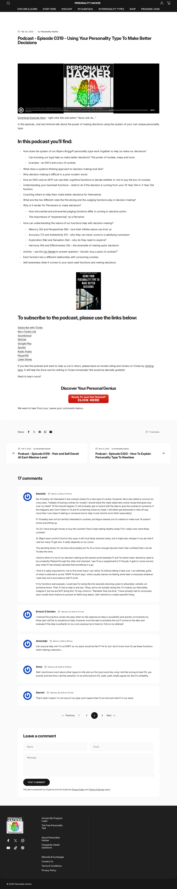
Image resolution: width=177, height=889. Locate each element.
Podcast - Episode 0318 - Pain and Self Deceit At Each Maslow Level (48, 455)
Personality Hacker (87, 3)
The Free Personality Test (52, 827)
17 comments (154, 432)
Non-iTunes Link (27, 331)
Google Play (25, 343)
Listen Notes (25, 359)
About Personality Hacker (51, 839)
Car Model (49, 251)
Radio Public (25, 351)
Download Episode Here (31, 117)
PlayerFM (23, 355)
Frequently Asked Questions (51, 846)
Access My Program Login (52, 819)
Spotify (22, 347)
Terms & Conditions (52, 865)
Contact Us (47, 861)
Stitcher (22, 339)
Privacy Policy (78, 789)
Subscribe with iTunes (30, 327)
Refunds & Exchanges (53, 857)
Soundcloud (24, 335)
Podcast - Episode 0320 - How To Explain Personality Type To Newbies (123, 455)
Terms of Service (96, 789)
